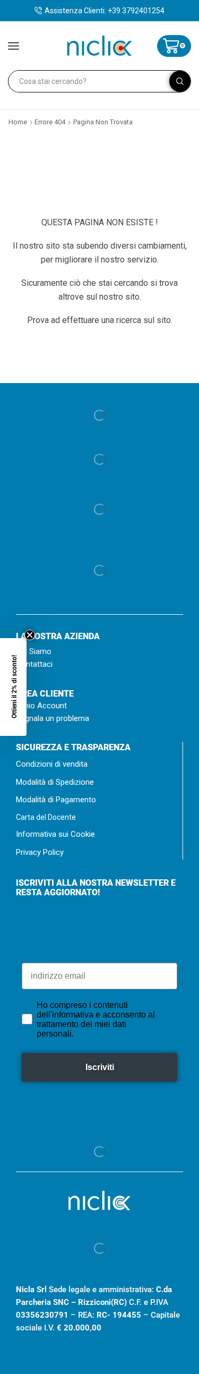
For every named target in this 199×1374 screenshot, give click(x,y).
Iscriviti (131, 745)
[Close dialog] (188, 603)
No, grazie (131, 755)
